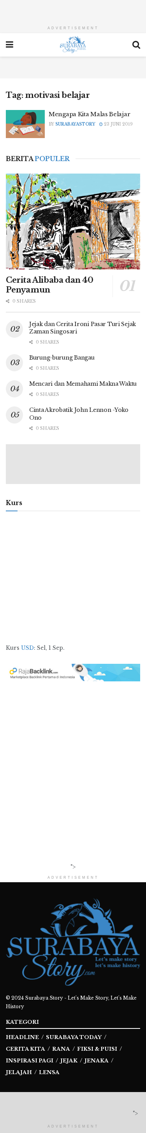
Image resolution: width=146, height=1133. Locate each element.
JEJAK (68, 1060)
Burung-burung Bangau (61, 357)
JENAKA (96, 1060)
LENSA (49, 1072)
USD (27, 647)
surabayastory (75, 124)
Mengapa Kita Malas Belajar (89, 114)
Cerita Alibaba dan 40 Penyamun (49, 284)
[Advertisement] (73, 10)
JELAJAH (19, 1072)
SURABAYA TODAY (74, 1037)
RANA (61, 1049)
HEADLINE (22, 1037)
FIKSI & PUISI (97, 1049)
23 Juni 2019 (118, 124)
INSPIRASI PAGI (29, 1060)
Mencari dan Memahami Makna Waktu (83, 383)
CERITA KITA (25, 1049)
